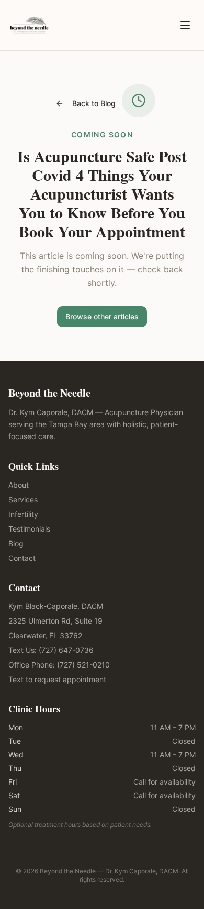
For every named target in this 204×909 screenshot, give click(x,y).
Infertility (23, 514)
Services (23, 499)
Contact (22, 558)
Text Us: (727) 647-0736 (51, 650)
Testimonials (29, 528)
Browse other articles (102, 316)
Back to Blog (94, 103)
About (18, 484)
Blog (16, 543)
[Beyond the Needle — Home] (29, 25)
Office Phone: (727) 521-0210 (59, 664)
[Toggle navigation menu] (185, 25)
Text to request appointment (57, 679)
